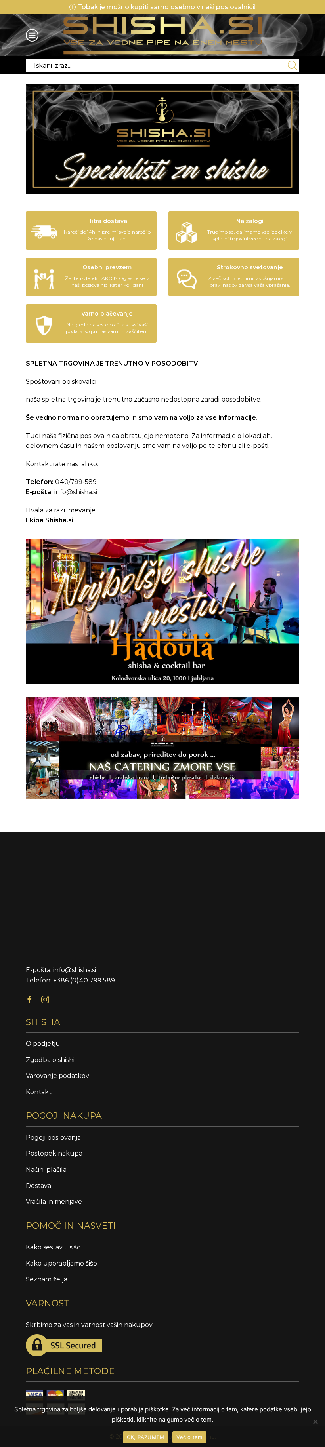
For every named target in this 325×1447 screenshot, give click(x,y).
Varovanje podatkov (57, 1076)
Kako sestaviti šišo (53, 1247)
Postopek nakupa (54, 1153)
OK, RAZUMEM (146, 1437)
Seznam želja (46, 1279)
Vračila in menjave (54, 1201)
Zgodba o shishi (50, 1060)
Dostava (38, 1186)
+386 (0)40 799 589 (84, 980)
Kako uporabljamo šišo (61, 1263)
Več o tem (189, 1437)
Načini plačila (46, 1169)
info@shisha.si (75, 492)
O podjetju (43, 1043)
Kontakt (39, 1092)
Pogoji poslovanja (53, 1137)
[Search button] (292, 65)
